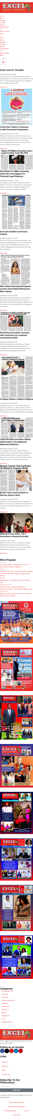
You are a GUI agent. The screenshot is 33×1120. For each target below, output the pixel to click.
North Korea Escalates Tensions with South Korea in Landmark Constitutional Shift (15, 335)
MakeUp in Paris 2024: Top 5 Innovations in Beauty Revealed (14, 535)
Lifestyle (2, 23)
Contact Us (5, 1066)
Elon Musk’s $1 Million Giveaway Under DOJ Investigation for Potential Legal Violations (14, 174)
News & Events (4, 31)
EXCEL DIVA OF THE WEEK (12, 70)
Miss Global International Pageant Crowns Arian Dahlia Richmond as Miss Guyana (15, 289)
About (2, 18)
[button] (16, 982)
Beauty (2, 25)
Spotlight (2, 21)
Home (2, 16)
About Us (4, 1062)
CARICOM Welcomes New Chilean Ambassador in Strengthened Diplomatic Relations (15, 442)
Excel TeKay (16, 1115)
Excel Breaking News (10, 1111)
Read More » (4, 87)
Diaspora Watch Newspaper (16, 1107)
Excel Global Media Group (16, 1102)
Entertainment (4, 27)
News (4, 584)
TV (1, 29)
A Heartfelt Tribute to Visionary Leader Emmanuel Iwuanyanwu (14, 128)
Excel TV (26, 1111)
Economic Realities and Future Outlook (13, 233)
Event (1, 584)
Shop (1, 34)
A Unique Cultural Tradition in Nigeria (16, 399)
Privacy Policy (6, 1075)
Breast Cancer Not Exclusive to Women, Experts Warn (14, 494)
